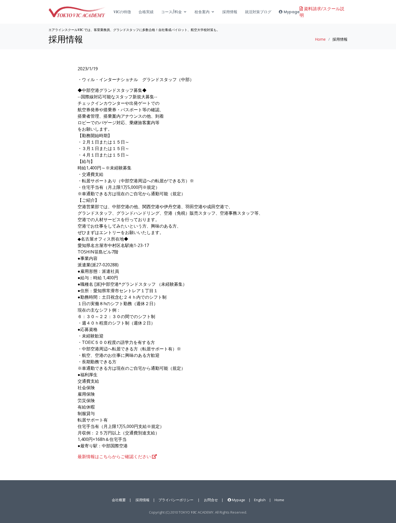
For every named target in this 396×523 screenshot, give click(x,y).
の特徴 (122, 12)
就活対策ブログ (258, 12)
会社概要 (119, 499)
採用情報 (229, 12)
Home (320, 39)
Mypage (291, 12)
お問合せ (211, 499)
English (260, 499)
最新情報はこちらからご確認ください (115, 456)
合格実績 (146, 12)
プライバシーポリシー (175, 499)
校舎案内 (202, 12)
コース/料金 (171, 12)
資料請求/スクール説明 (322, 12)
